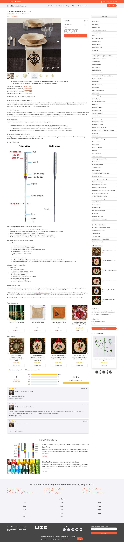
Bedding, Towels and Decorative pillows (102, 76)
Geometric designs (97, 156)
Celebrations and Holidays (99, 30)
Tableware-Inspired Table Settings (100, 173)
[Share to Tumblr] (76, 31)
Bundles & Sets (96, 27)
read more (44, 456)
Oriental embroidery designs (99, 196)
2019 (99, 510)
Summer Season (96, 41)
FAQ (73, 6)
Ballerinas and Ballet (97, 73)
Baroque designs (96, 70)
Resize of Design (86, 491)
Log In (11, 1)
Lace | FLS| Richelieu (97, 176)
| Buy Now (16, 330)
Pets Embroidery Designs (98, 210)
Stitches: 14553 (28, 88)
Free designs (95, 144)
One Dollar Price (96, 202)
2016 (99, 513)
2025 (99, 502)
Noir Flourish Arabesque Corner (41, 293)
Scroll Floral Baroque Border (16, 322)
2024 (24, 506)
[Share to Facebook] (69, 31)
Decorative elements (97, 121)
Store (8, 16)
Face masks (95, 133)
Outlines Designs (96, 204)
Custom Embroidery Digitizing (52, 493)
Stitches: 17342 (28, 90)
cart (115, 1)
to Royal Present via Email (98, 321)
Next (85, 20)
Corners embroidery (97, 113)
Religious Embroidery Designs (99, 219)
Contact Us (112, 5)
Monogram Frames (97, 147)
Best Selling (95, 24)
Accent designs (96, 61)
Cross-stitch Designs (97, 107)
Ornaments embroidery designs (100, 193)
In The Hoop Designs (97, 164)
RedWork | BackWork (97, 216)
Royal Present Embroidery (17, 6)
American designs (96, 64)
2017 (62, 513)
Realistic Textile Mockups (98, 242)
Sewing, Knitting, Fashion (98, 230)
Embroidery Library (49, 491)
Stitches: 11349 (27, 86)
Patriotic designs (96, 207)
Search (105, 16)
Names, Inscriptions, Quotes (99, 184)
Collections (95, 104)
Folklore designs (96, 141)
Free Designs (60, 6)
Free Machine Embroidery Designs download (20, 493)
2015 (24, 517)
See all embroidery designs (99, 225)
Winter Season (96, 36)
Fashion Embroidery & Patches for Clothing (103, 130)
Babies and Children (97, 78)
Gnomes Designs (96, 153)
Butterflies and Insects (98, 90)
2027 (24, 502)
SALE (93, 222)
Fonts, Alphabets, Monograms (99, 139)
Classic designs (96, 99)
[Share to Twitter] (73, 31)
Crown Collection (96, 110)
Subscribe (104, 328)
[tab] (15, 370)
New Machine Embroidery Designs (54, 489)
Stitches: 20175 (28, 91)
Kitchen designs (96, 170)
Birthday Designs (96, 67)
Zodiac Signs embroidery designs (100, 239)
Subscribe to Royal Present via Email (100, 526)
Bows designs (95, 87)
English (104, 1)
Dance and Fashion (97, 116)
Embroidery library (82, 6)
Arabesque (14, 16)
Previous (68, 20)
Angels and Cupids (97, 47)
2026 (62, 502)
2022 (99, 506)
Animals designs (96, 44)
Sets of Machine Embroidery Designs (101, 227)
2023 (62, 506)
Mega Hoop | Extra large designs (100, 179)
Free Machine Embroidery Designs (91, 489)
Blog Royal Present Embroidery (16, 491)
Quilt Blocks (95, 213)
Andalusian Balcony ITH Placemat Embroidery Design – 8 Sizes (79, 323)
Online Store (50, 6)
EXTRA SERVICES (96, 33)
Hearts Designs (96, 162)
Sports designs (96, 233)
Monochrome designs (97, 182)
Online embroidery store (14, 489)
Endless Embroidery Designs (99, 127)
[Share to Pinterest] (66, 31)
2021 (24, 510)
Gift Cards (94, 150)
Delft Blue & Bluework (97, 124)
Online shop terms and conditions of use (93, 493)
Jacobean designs (96, 167)
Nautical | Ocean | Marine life (99, 187)
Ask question (25, 13)
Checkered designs (97, 96)
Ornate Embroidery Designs (99, 199)
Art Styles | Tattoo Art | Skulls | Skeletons (102, 56)
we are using (66, 539)
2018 (24, 513)
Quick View (16, 313)
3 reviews (18, 13)
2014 (62, 517)
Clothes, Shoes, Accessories (99, 101)
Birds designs (95, 81)
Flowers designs (96, 136)
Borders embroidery (97, 84)
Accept (79, 539)
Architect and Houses (97, 53)
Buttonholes (95, 93)
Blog (67, 6)
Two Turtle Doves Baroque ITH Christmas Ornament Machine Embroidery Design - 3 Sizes (58, 357)
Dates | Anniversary (97, 119)
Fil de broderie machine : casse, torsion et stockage (60, 462)
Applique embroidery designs (99, 58)
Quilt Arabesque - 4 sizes (38, 322)
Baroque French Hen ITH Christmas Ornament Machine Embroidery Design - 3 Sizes (79, 357)
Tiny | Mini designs (96, 236)
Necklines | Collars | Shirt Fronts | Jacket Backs (103, 190)
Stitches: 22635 (28, 93)
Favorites (18, 1)
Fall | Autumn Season (97, 38)
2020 (62, 510)
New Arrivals (95, 21)
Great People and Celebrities (99, 159)
